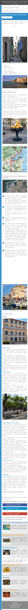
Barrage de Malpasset (9, 547)
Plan (19, 607)
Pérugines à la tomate (9, 590)
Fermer (16, 3)
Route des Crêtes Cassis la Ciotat (13, 535)
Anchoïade (6, 577)
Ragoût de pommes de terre (11, 565)
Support (15, 607)
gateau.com (17, 605)
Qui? (11, 607)
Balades (12, 606)
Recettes (17, 606)
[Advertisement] (14, 31)
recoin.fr (15, 603)
